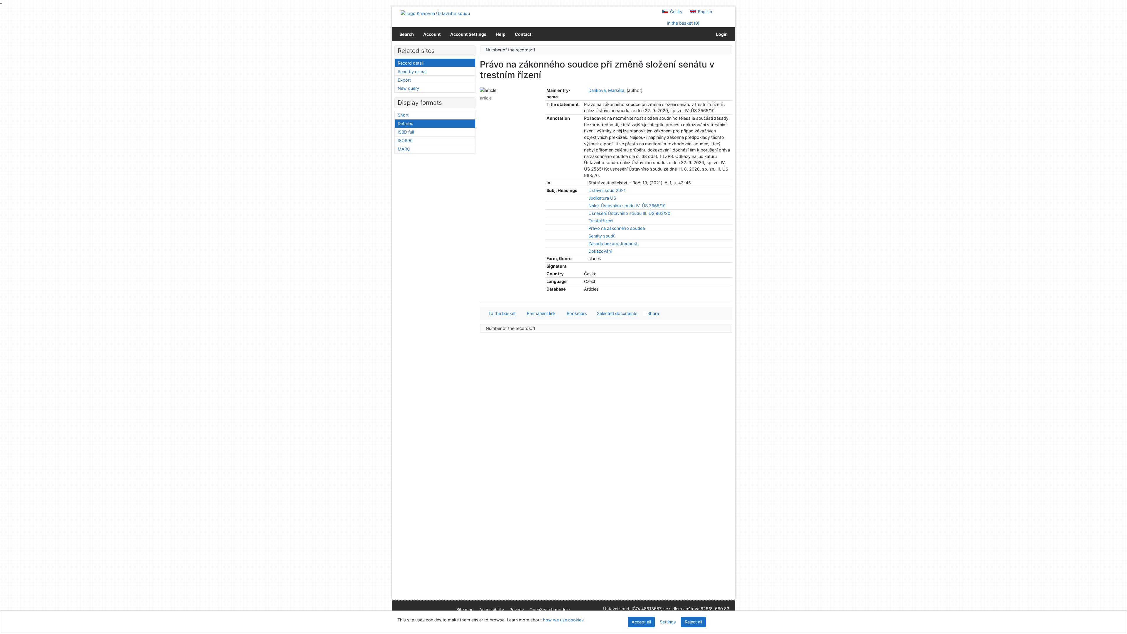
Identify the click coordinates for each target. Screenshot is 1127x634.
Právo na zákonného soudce (616, 228)
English (704, 11)
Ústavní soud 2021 (607, 190)
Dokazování (600, 251)
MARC (404, 148)
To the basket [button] (501, 313)
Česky (675, 11)
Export (404, 79)
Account (432, 34)
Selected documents (616, 313)
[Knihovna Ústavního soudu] (435, 13)
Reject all (693, 621)
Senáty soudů (601, 235)
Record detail (411, 62)
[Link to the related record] (585, 90)
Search (406, 34)
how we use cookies (563, 619)
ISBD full (406, 131)
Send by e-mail (412, 71)
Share (652, 313)
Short (403, 114)
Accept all (641, 621)
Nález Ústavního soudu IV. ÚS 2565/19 (627, 205)
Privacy (516, 609)
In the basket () (682, 23)
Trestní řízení (600, 220)
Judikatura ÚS (602, 197)
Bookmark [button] (575, 313)
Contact (523, 34)
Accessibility (491, 609)
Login (721, 34)
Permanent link (540, 313)
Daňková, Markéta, (606, 90)
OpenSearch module (549, 609)
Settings (668, 621)
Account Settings (468, 34)
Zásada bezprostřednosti (613, 243)
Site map (465, 609)
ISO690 (405, 140)
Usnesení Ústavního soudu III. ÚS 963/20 (629, 213)
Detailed (406, 123)
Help (500, 34)
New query (408, 88)
